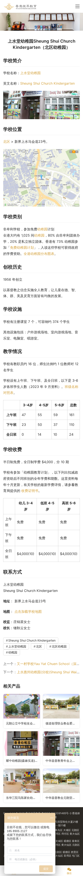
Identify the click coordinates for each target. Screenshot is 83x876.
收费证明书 (29, 491)
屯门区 (76, 855)
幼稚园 (42, 229)
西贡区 (75, 852)
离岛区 (59, 830)
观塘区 (68, 841)
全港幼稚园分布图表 (39, 254)
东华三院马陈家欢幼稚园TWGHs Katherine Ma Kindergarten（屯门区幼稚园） (23, 797)
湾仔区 (65, 833)
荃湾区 (57, 833)
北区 (6, 141)
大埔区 (67, 830)
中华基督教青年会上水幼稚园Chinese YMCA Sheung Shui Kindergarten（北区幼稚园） (63, 760)
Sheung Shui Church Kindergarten (47, 83)
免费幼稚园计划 (22, 247)
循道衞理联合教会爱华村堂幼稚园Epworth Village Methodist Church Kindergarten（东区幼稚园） (63, 723)
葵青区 (76, 841)
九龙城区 (58, 841)
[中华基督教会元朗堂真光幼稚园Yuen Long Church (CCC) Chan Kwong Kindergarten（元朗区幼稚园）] (61, 786)
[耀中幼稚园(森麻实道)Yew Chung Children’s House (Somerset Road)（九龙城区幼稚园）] (21, 748)
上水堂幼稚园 (30, 73)
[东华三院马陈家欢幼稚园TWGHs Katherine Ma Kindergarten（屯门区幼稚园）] (21, 786)
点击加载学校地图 (28, 611)
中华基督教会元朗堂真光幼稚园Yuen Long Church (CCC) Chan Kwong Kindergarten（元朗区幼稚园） (63, 797)
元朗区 (75, 830)
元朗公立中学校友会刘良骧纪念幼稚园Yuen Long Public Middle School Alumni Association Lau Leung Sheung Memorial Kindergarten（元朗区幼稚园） (23, 723)
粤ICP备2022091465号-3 (56, 813)
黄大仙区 (75, 833)
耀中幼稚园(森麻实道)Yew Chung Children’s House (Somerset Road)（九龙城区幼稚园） (23, 760)
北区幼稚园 (59, 646)
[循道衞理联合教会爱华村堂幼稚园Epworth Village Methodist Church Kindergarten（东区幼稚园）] (61, 711)
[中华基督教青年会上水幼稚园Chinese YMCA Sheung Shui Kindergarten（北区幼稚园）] (61, 748)
